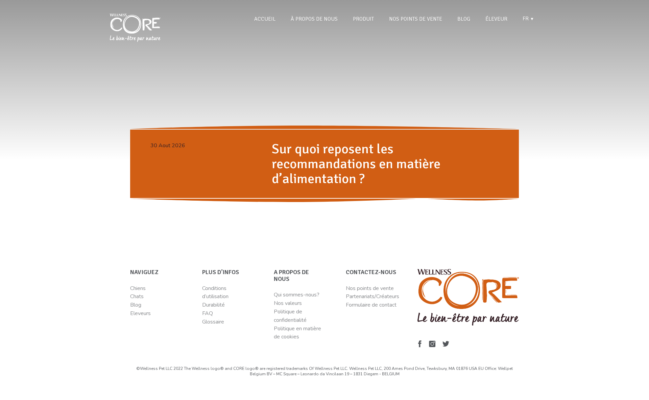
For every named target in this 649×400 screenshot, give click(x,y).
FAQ (207, 313)
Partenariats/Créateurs (372, 296)
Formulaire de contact (371, 305)
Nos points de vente (415, 19)
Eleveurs (140, 313)
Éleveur (496, 19)
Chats (137, 296)
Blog (463, 19)
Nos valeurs (288, 303)
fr (528, 18)
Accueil (264, 19)
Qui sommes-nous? (296, 294)
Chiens (138, 288)
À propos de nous (314, 19)
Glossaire (213, 322)
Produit (363, 19)
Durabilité (214, 305)
